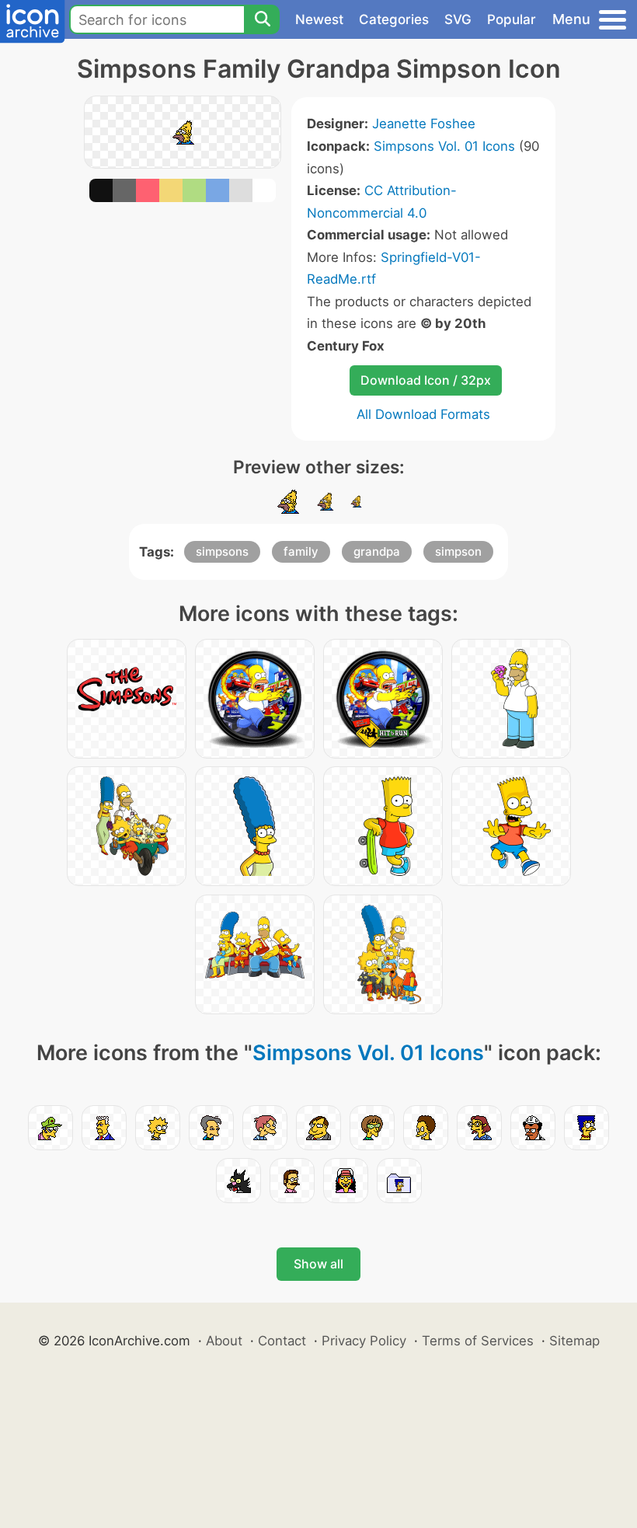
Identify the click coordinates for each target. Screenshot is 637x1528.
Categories (394, 19)
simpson (458, 551)
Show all (318, 1264)
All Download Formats (423, 414)
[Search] (262, 19)
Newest (319, 19)
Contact (282, 1340)
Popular (511, 19)
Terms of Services (478, 1340)
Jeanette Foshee (423, 123)
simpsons (222, 551)
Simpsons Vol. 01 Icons (444, 146)
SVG (458, 19)
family (301, 551)
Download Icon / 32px (425, 380)
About (224, 1340)
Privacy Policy (364, 1340)
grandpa (376, 551)
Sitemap (574, 1340)
